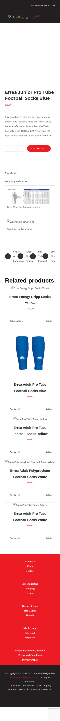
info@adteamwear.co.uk (43, 5)
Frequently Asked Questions (30, 650)
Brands (30, 615)
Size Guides (30, 610)
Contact (30, 571)
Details (49, 321)
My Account (30, 628)
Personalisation (30, 583)
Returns (30, 593)
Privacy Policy (30, 659)
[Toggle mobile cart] (47, 18)
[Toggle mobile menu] (53, 18)
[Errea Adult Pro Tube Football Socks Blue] (30, 353)
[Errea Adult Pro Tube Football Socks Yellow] (30, 419)
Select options (16, 321)
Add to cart (39, 148)
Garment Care (30, 606)
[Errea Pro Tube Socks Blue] (30, 56)
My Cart (30, 633)
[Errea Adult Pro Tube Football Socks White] (30, 505)
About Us (30, 561)
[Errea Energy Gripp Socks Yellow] (30, 288)
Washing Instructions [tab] (17, 181)
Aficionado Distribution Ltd (23, 677)
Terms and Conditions (30, 655)
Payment (30, 637)
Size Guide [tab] (11, 173)
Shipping (30, 588)
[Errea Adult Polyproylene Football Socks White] (30, 462)
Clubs (30, 566)
